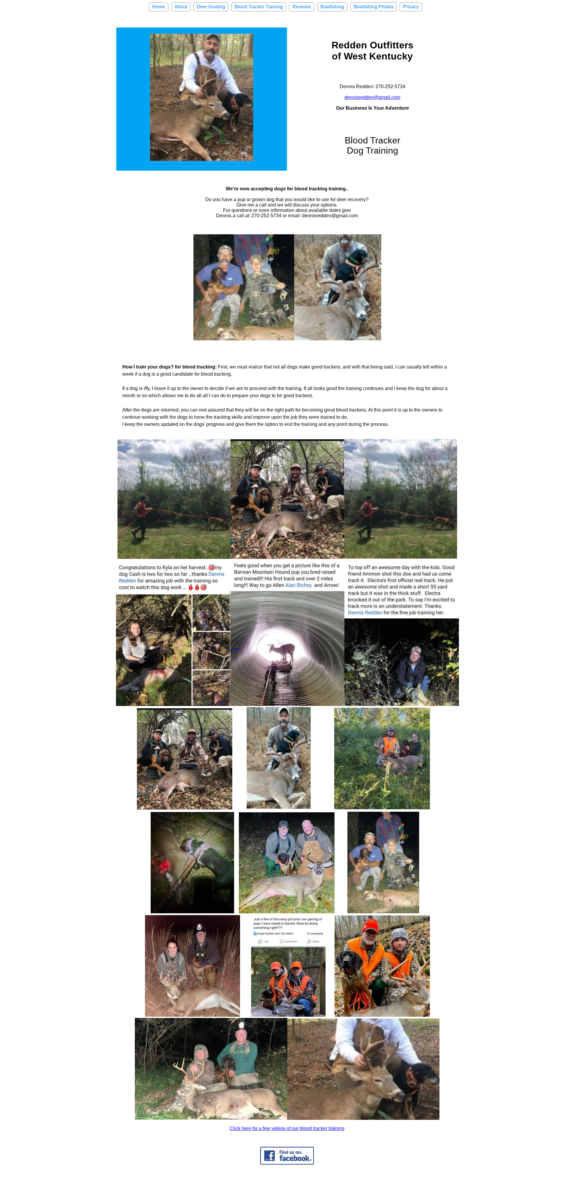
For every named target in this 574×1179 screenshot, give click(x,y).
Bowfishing (332, 6)
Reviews (301, 6)
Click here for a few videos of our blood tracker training (287, 1128)
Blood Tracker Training (259, 6)
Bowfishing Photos (373, 6)
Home (158, 6)
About (181, 6)
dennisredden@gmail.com (372, 97)
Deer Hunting (211, 6)
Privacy (411, 6)
